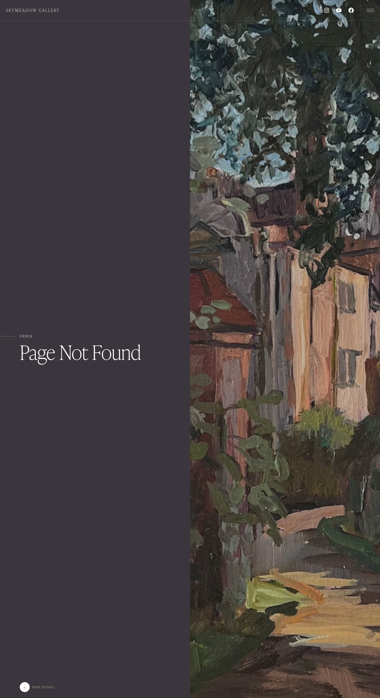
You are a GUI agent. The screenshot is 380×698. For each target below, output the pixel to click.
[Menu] (370, 10)
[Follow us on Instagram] (326, 10)
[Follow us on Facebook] (351, 10)
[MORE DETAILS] (25, 687)
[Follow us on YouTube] (338, 10)
